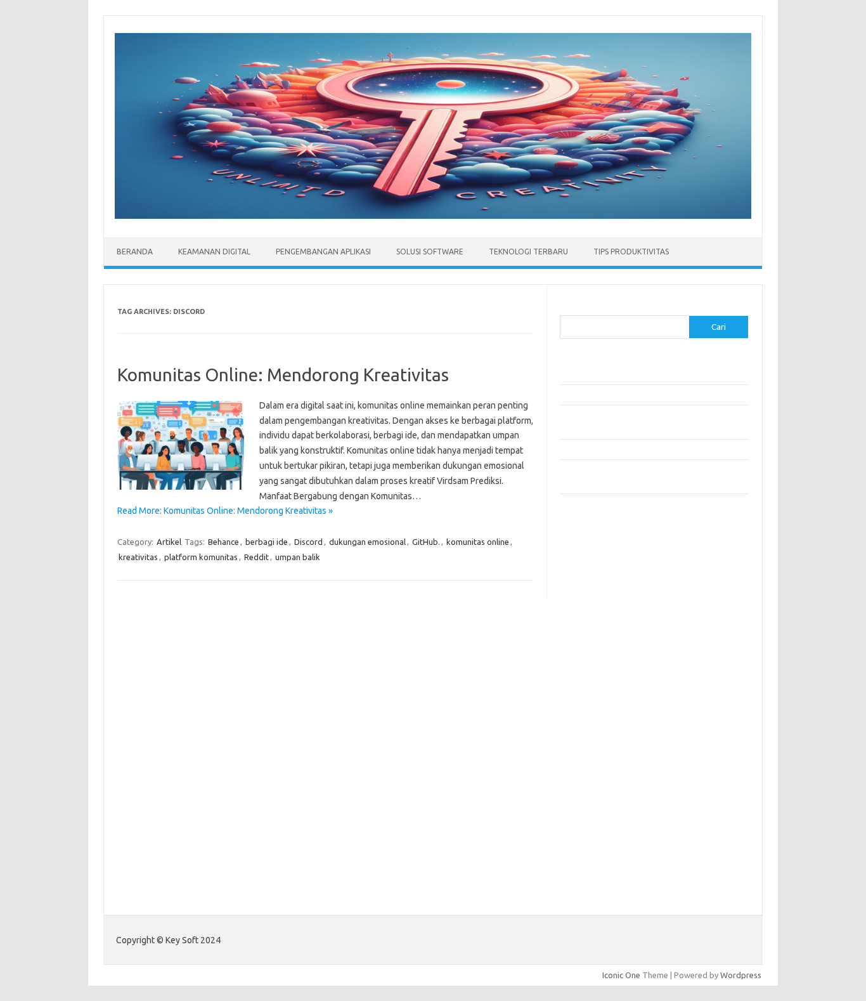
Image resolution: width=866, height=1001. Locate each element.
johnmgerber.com (599, 851)
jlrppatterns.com (597, 839)
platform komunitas (201, 557)
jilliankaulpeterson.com (609, 826)
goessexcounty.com (604, 595)
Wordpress (740, 975)
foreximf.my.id (593, 680)
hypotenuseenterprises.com (620, 631)
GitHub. (426, 541)
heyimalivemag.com (603, 778)
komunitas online (477, 541)
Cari (567, 307)
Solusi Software (429, 251)
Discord (308, 541)
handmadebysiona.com (610, 607)
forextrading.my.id (601, 717)
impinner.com (591, 656)
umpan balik (297, 557)
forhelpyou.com (596, 753)
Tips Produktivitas (631, 251)
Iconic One (621, 975)
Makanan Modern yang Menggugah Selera (636, 449)
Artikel (169, 541)
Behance (223, 541)
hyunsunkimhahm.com (607, 790)
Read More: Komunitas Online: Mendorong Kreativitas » (225, 511)
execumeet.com (596, 558)
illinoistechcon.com (601, 814)
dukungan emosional (367, 541)
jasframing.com (595, 668)
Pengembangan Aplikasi (323, 251)
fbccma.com (588, 570)
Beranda (135, 251)
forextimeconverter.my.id (614, 729)
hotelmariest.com (599, 619)
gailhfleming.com (598, 766)
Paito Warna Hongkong (603, 880)
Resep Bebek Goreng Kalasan (613, 374)
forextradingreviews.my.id (616, 705)
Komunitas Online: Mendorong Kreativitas (283, 374)
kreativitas (138, 557)
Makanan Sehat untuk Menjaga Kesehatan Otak (645, 394)
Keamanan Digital (214, 251)
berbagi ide (266, 541)
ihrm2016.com (593, 802)
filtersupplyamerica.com (612, 583)
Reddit (256, 557)
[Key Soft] (433, 216)
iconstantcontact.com (606, 644)
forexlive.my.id (594, 692)
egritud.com (589, 741)
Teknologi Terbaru (528, 251)
